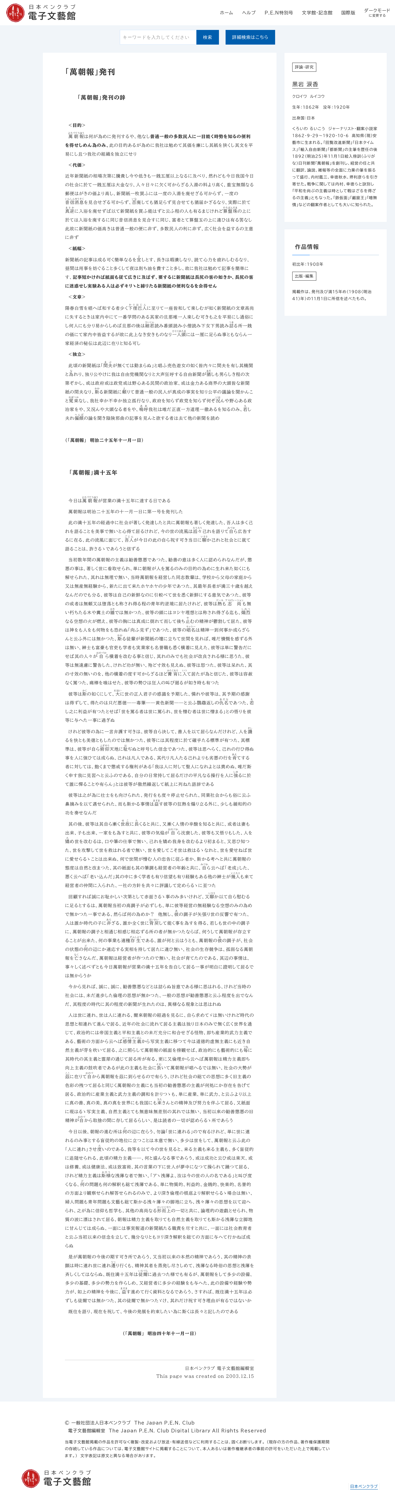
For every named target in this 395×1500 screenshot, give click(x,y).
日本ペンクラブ (364, 1486)
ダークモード (377, 12)
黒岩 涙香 (305, 84)
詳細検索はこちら (250, 37)
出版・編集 (304, 276)
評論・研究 (304, 67)
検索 (207, 37)
